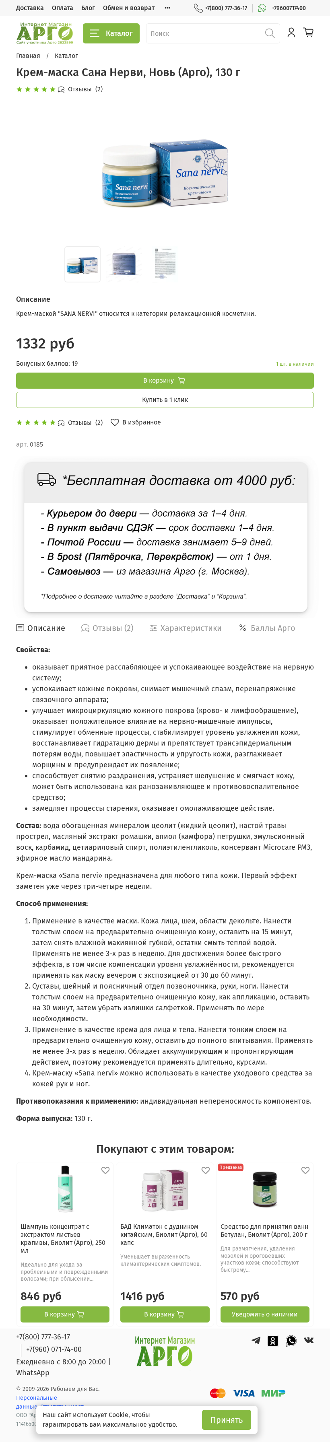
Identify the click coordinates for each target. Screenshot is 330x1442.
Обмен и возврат (129, 8)
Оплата (62, 8)
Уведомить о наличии (265, 1314)
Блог (88, 8)
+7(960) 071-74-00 (54, 1349)
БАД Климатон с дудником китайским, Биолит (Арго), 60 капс (164, 1234)
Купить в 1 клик (165, 400)
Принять (226, 1420)
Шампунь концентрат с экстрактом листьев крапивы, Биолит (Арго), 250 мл (63, 1239)
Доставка (30, 8)
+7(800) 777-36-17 (226, 8)
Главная (28, 56)
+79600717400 (289, 8)
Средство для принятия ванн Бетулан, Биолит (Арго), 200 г (264, 1230)
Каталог (119, 33)
